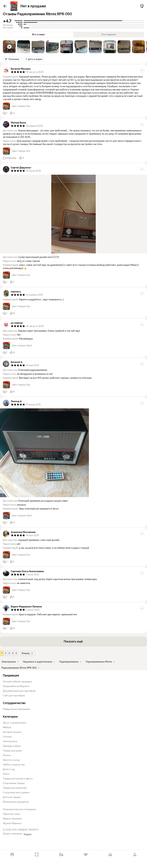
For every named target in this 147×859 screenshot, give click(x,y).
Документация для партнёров (19, 691)
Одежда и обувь (12, 746)
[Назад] (5, 6)
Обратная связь (11, 814)
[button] (9, 46)
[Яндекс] (27, 834)
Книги (6, 774)
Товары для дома (12, 750)
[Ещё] (142, 70)
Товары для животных (15, 788)
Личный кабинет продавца (17, 681)
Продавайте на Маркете (16, 686)
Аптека (7, 755)
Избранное (86, 854)
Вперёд (26, 653)
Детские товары (12, 797)
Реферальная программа (16, 709)
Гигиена (7, 736)
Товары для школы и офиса (17, 778)
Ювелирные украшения (16, 801)
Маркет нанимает (12, 818)
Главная (12, 854)
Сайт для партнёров (14, 695)
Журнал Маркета (12, 823)
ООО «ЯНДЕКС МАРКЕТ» (25, 829)
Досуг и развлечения (14, 722)
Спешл (37, 854)
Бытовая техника (12, 732)
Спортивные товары (14, 783)
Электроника (10, 741)
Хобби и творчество (14, 764)
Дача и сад (9, 769)
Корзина (110, 854)
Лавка (61, 854)
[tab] (9, 46)
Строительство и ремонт (16, 792)
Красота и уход (11, 760)
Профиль (134, 854)
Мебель (7, 727)
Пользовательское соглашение (19, 809)
